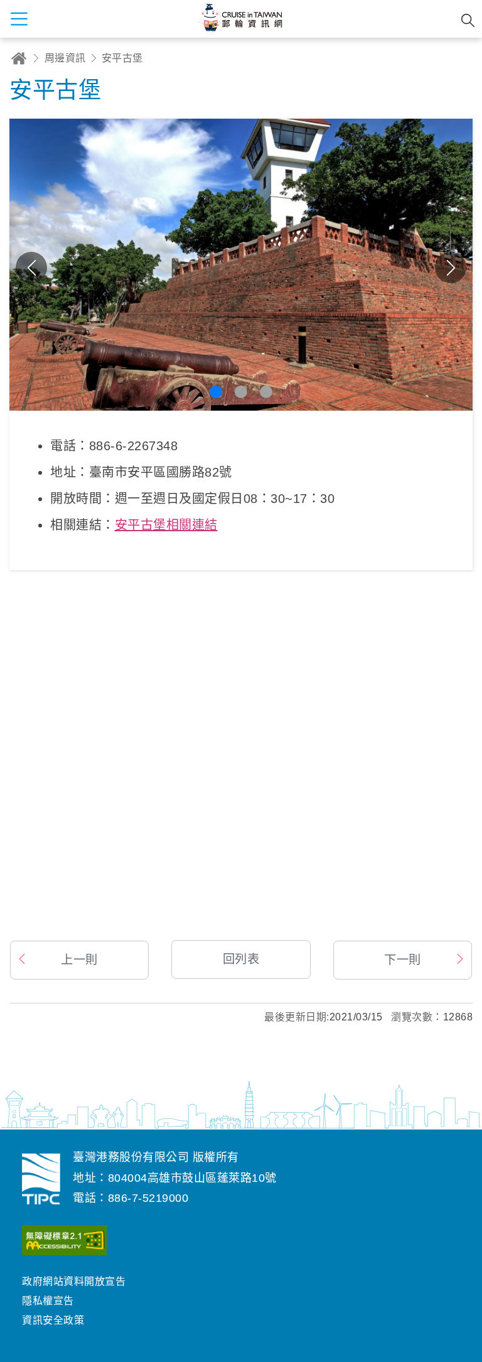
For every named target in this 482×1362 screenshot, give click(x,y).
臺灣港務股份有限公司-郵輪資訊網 (41, 1178)
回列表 (241, 959)
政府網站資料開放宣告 (74, 1281)
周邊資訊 (65, 58)
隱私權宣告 (48, 1300)
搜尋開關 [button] (468, 20)
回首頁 (18, 58)
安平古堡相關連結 (166, 525)
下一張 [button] (450, 267)
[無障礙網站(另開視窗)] (64, 1243)
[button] (216, 392)
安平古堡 (122, 58)
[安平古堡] (241, 759)
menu (19, 19)
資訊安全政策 (53, 1320)
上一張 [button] (31, 267)
